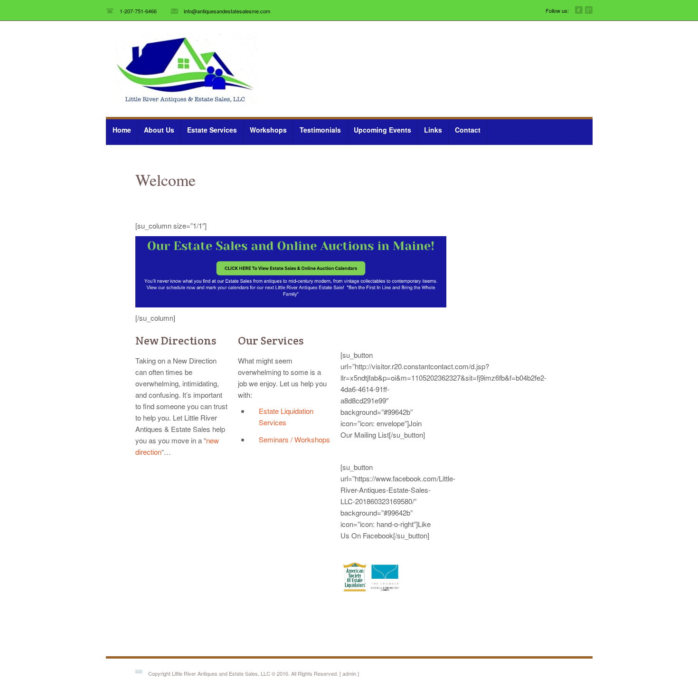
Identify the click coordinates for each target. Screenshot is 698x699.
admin (349, 673)
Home (122, 129)
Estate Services (208, 128)
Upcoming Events (379, 128)
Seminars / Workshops (294, 439)
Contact (468, 129)
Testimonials (320, 129)
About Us (159, 129)
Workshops (268, 129)
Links (433, 129)
